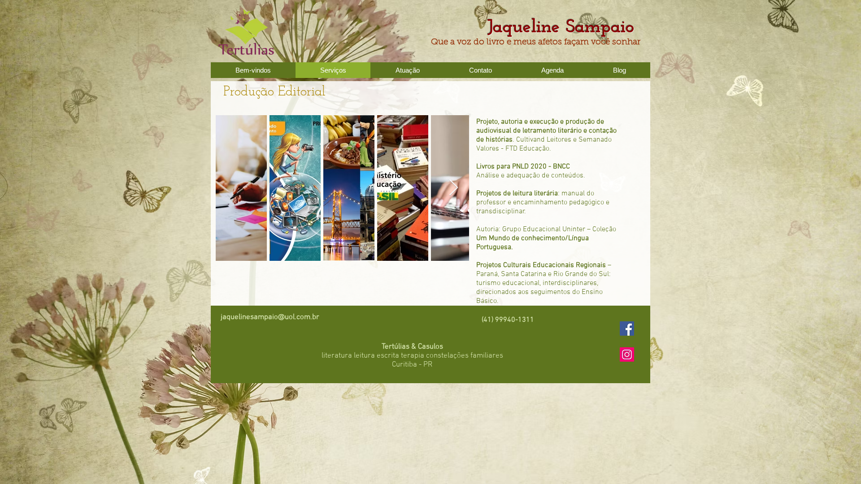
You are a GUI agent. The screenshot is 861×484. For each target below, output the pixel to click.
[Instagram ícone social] (627, 354)
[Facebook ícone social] (627, 328)
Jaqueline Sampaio (569, 27)
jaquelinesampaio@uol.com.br (270, 317)
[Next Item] (453, 188)
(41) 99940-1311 (508, 319)
